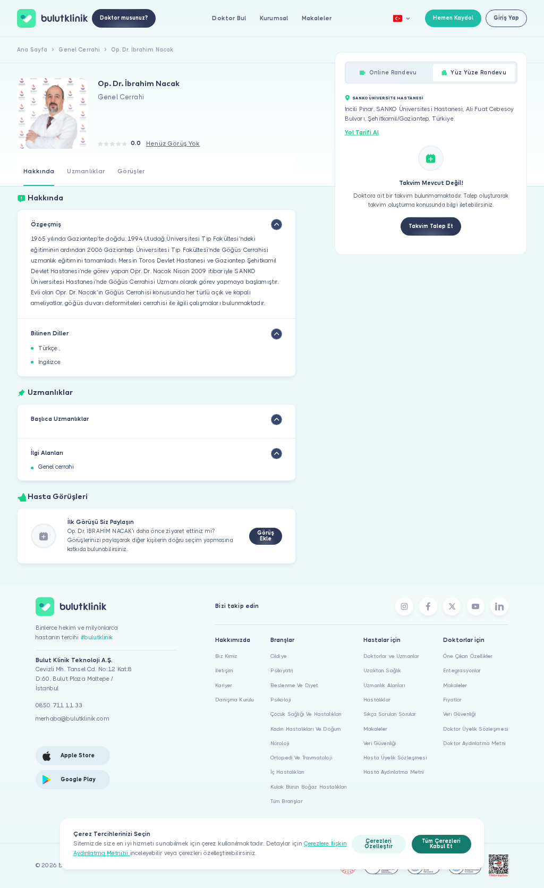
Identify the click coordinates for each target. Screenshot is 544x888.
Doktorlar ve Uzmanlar (391, 656)
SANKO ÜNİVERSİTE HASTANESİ (387, 97)
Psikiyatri (282, 670)
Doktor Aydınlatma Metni (474, 743)
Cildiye (278, 656)
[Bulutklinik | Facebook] (428, 606)
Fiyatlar (452, 700)
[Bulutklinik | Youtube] (476, 606)
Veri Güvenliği (379, 743)
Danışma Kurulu (234, 700)
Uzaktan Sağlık (382, 670)
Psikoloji (280, 700)
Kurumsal (274, 18)
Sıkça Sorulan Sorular (389, 714)
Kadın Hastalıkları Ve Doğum (305, 729)
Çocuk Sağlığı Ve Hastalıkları (306, 714)
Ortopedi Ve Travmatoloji (301, 757)
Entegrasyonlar (462, 670)
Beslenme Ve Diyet (294, 685)
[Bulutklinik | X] (452, 606)
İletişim (224, 670)
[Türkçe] (401, 18)
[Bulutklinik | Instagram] (404, 606)
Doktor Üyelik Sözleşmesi (475, 729)
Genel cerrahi (56, 466)
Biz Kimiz (226, 656)
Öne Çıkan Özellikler (467, 656)
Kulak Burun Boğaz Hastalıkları (308, 787)
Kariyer (223, 685)
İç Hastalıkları (287, 772)
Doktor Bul (229, 18)
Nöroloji (280, 743)
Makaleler (317, 18)
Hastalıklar (376, 700)
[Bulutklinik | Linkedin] (499, 606)
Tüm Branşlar (286, 801)
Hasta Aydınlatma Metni (393, 772)
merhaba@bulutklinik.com (72, 718)
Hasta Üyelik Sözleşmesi (395, 757)
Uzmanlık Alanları (384, 685)
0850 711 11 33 (59, 705)
